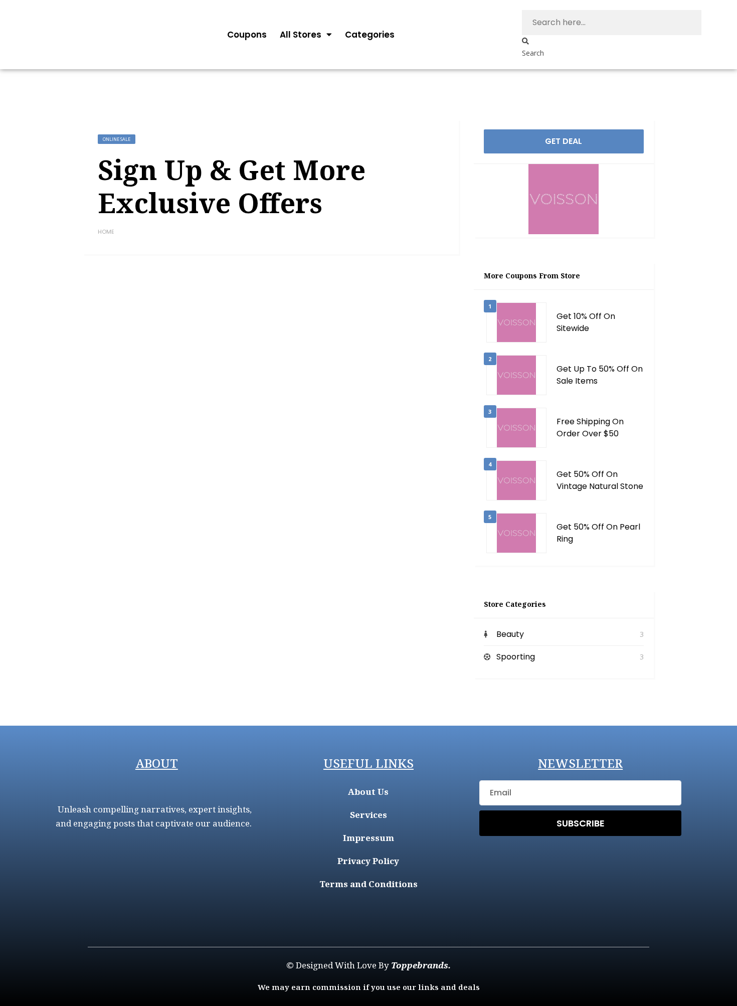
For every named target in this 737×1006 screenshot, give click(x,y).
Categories (370, 35)
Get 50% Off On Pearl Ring (598, 533)
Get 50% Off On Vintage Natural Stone (600, 480)
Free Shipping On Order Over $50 (590, 427)
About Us (368, 791)
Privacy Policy (368, 861)
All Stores (300, 35)
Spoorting (515, 656)
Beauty (510, 634)
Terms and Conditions (368, 884)
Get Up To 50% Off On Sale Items (600, 375)
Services (368, 814)
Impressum (368, 838)
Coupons (247, 35)
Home (106, 232)
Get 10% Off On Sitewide (586, 322)
